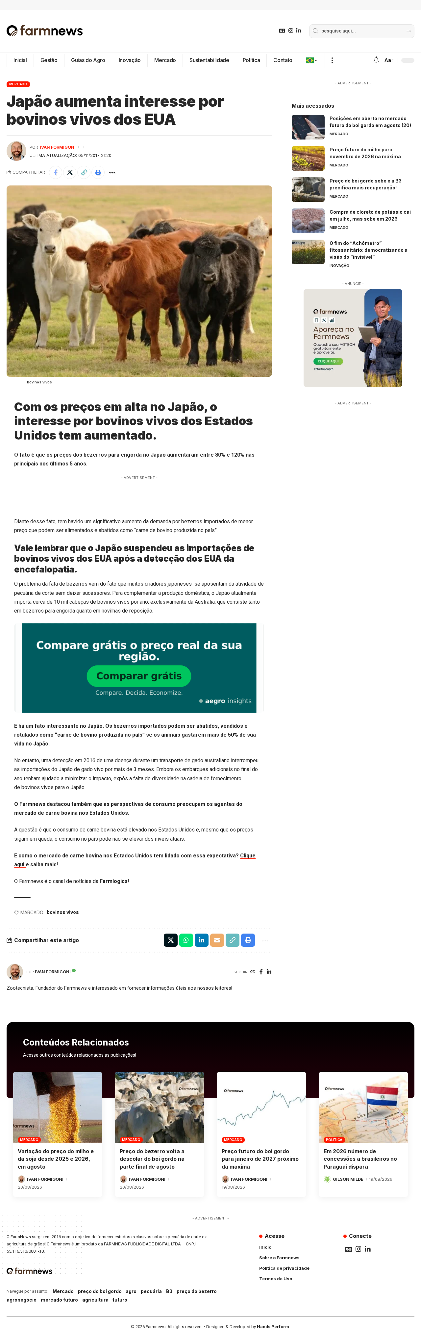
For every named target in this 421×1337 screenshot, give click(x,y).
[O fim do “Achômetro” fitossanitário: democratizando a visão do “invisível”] (308, 252)
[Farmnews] (45, 31)
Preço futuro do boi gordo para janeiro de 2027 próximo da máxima (260, 1159)
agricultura (95, 1300)
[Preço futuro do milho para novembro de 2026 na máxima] (308, 158)
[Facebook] (261, 972)
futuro (119, 1300)
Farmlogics (114, 881)
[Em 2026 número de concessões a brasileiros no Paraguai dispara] (363, 1107)
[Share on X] (69, 172)
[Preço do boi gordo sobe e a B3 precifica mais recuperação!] (308, 189)
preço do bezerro (197, 1291)
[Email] (217, 940)
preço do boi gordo (100, 1291)
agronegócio (22, 1300)
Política (334, 1139)
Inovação (339, 265)
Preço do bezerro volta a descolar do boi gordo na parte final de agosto (152, 1159)
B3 (169, 1291)
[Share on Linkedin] (202, 940)
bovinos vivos (63, 912)
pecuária (151, 1291)
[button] (332, 60)
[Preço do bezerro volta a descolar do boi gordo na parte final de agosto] (159, 1107)
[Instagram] (291, 30)
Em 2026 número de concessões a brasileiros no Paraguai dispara (360, 1159)
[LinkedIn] (299, 30)
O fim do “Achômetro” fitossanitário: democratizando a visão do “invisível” (369, 250)
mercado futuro (59, 1300)
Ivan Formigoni (58, 147)
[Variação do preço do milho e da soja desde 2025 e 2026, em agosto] (57, 1107)
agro (131, 1291)
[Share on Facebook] (55, 172)
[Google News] (282, 30)
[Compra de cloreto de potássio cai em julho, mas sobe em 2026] (308, 220)
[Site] (253, 972)
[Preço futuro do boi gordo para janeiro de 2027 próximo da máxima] (261, 1107)
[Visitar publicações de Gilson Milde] (327, 1179)
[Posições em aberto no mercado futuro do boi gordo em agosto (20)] (308, 127)
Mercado (18, 84)
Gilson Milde (348, 1179)
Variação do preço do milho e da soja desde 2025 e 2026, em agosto (56, 1159)
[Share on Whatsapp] (186, 940)
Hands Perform (273, 1326)
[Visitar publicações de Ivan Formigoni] (16, 151)
